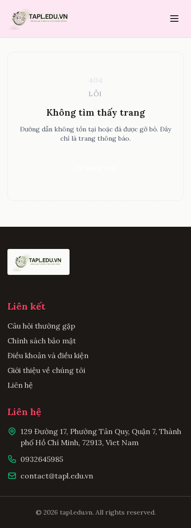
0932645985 (41, 459)
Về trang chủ (95, 168)
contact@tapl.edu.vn (56, 475)
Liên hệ (20, 385)
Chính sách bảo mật (41, 340)
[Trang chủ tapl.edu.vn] (40, 18)
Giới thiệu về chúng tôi (46, 370)
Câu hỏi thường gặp (41, 325)
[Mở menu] (174, 18)
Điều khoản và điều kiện (48, 355)
